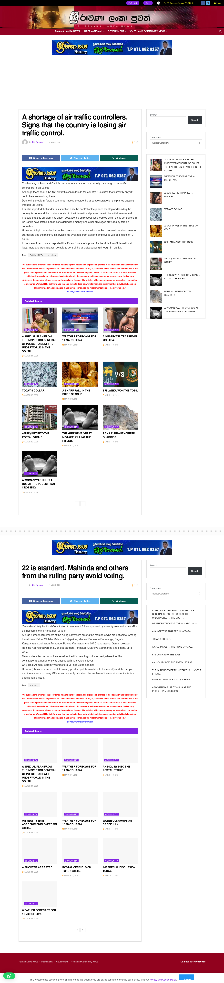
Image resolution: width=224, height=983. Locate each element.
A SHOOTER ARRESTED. (37, 867)
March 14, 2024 (30, 355)
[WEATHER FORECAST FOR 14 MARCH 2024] (156, 181)
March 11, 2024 (111, 828)
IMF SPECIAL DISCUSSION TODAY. (119, 869)
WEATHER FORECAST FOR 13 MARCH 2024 (79, 822)
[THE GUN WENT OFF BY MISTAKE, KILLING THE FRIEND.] (156, 280)
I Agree (187, 979)
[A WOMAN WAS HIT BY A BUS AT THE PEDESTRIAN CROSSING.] (156, 313)
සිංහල (148, 3)
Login (219, 2)
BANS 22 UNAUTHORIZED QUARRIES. (119, 435)
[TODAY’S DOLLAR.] (156, 214)
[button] (9, 975)
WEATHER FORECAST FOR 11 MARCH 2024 (39, 912)
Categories (155, 137)
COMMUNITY (36, 255)
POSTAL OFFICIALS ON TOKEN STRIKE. (76, 869)
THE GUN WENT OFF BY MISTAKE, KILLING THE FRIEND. (77, 437)
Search (153, 114)
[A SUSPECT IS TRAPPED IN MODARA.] (156, 198)
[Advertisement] (112, 85)
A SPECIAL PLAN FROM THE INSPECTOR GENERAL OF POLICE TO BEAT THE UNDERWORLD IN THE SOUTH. (39, 343)
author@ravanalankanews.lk (80, 291)
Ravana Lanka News (67, 31)
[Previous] (77, 503)
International (93, 31)
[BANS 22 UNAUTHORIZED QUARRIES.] (156, 296)
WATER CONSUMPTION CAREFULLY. (117, 822)
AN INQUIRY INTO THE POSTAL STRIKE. (35, 435)
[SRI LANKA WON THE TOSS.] (156, 247)
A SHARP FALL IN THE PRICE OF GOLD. (76, 392)
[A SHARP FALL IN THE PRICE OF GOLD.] (156, 231)
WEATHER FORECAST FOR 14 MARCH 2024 (79, 338)
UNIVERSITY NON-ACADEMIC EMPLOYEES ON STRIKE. (39, 824)
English (132, 3)
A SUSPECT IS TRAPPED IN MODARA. (120, 338)
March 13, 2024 (111, 344)
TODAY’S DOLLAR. (33, 390)
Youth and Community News (147, 31)
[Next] (83, 503)
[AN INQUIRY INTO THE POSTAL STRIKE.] (156, 264)
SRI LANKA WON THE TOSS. (120, 390)
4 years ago (54, 141)
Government (116, 31)
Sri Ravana (37, 141)
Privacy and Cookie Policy (163, 979)
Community (31, 330)
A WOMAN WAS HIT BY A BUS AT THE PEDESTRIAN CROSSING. (38, 483)
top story (51, 255)
